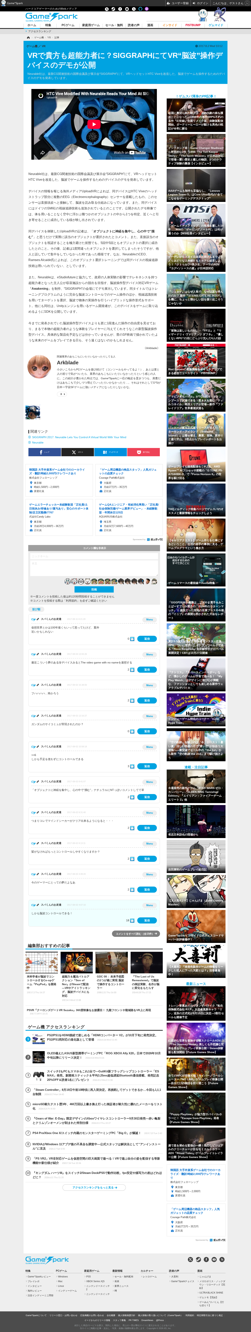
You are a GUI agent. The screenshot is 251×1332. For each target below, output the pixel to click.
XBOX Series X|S (95, 1281)
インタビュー (35, 1286)
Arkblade (67, 363)
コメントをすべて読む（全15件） (135, 933)
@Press (160, 1320)
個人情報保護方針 (126, 1315)
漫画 (150, 25)
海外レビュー (35, 1290)
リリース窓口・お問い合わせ (63, 1315)
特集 (48, 25)
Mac (60, 1281)
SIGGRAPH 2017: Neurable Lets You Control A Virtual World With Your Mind (79, 437)
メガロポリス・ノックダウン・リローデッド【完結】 (212, 1284)
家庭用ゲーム (91, 25)
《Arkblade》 (151, 348)
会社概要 (111, 1315)
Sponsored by (139, 539)
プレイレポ (33, 1281)
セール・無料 (114, 25)
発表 (117, 1281)
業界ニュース (122, 1286)
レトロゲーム (150, 1276)
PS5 (88, 1276)
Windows (63, 1276)
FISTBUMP (193, 25)
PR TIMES (134, 1320)
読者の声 (134, 25)
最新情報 (117, 1271)
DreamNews (147, 1320)
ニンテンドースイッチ (98, 1294)
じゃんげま (205, 1276)
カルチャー (147, 1271)
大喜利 (174, 1276)
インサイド (170, 25)
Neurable (38, 442)
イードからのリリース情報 (97, 1320)
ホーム (31, 25)
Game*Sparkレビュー (39, 1276)
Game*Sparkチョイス (182, 1281)
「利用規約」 (71, 600)
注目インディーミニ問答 (41, 1295)
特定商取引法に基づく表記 (210, 1315)
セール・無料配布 (124, 1276)
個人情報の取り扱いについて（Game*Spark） (160, 1315)
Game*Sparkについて (36, 1315)
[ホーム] (28, 37)
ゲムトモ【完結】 (208, 1297)
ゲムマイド (216, 25)
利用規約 (190, 1315)
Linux (61, 1286)
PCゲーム (68, 25)
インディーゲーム (67, 1290)
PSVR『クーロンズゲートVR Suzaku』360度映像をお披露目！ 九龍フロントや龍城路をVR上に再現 (89, 1012)
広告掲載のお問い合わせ (92, 1315)
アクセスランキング (39, 31)
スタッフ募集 (119, 1320)
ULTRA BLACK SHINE (211, 1292)
